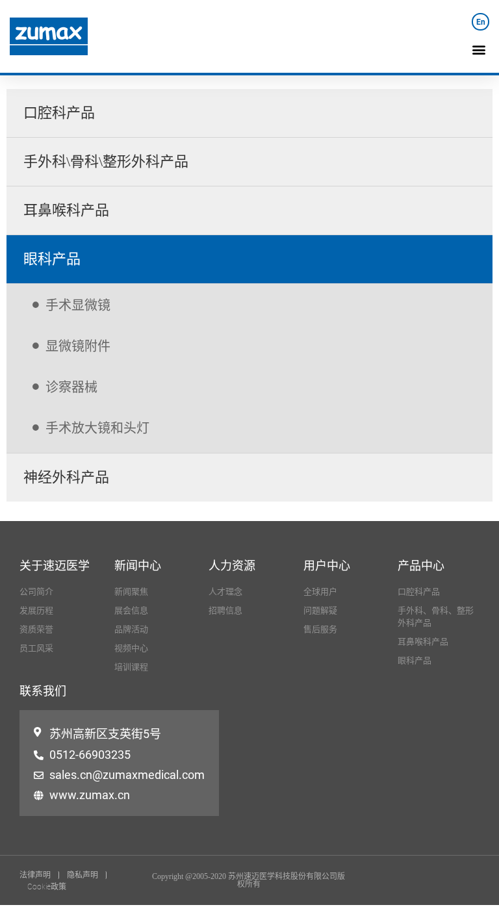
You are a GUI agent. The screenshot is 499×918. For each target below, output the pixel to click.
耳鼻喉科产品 (66, 210)
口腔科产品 (59, 113)
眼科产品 (52, 259)
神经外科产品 (66, 477)
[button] (478, 49)
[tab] (249, 113)
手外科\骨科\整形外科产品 (105, 161)
